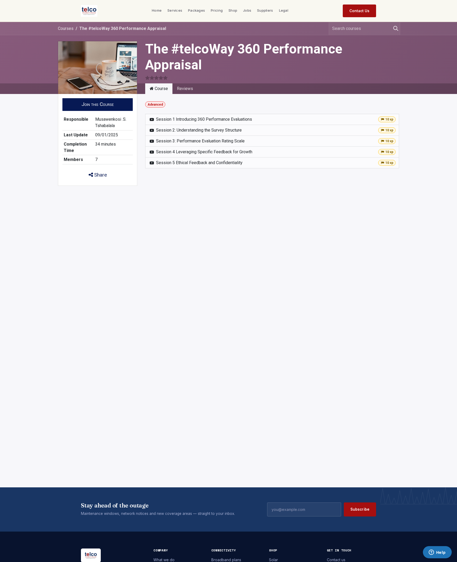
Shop (233, 10)
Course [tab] (161, 88)
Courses (66, 28)
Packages (196, 10)
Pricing (217, 10)
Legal (283, 10)
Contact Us (359, 11)
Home (157, 10)
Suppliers (265, 10)
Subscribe (359, 509)
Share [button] (100, 175)
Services (174, 10)
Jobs (247, 10)
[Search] (393, 28)
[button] (97, 104)
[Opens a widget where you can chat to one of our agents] (437, 552)
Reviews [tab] (185, 88)
